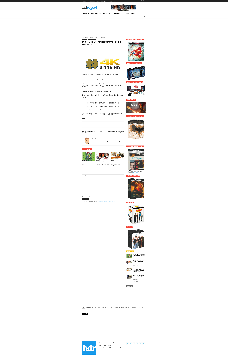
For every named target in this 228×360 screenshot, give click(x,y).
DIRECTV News (90, 39)
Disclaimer (140, 358)
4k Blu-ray (98, 160)
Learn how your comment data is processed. (106, 201)
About (130, 358)
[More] (113, 51)
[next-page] (85, 168)
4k (85, 37)
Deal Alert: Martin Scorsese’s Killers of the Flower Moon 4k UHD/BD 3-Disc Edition (139, 276)
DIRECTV (85, 39)
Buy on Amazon (135, 172)
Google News (113, 347)
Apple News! (107, 347)
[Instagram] (141, 1)
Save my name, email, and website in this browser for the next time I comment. (99, 196)
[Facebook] (140, 1)
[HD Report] (90, 8)
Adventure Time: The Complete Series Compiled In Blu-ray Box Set (88, 163)
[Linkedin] (134, 343)
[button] (144, 16)
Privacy (144, 358)
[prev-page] (83, 168)
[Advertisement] (114, 26)
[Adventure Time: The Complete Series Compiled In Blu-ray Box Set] (88, 156)
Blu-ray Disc (84, 160)
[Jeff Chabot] (83, 48)
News (94, 39)
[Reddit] (137, 343)
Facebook (119, 347)
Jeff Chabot (94, 138)
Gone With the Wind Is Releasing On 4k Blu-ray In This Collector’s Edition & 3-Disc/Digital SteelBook (102, 163)
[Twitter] (143, 1)
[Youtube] (145, 1)
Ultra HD (93, 118)
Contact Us (134, 358)
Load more (136, 281)
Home (83, 37)
